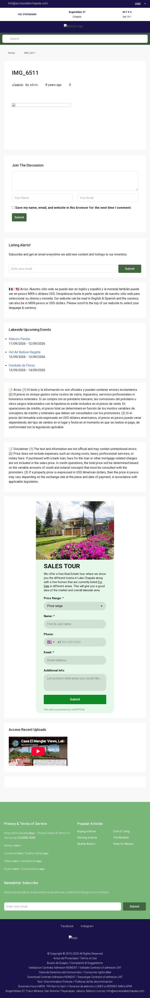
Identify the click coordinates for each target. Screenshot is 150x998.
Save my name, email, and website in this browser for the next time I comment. (73, 208)
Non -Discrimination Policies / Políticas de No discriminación (75, 981)
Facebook (66, 926)
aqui (45, 853)
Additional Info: (54, 670)
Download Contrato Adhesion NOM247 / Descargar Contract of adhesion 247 (75, 977)
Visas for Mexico (123, 843)
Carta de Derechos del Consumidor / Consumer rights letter (75, 972)
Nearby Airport (86, 843)
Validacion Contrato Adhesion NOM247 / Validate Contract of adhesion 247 (75, 967)
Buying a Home (86, 831)
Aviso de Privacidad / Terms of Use (75, 958)
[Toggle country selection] (51, 642)
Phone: (49, 634)
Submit (19, 217)
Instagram (87, 926)
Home (11, 52)
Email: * (49, 652)
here (17, 845)
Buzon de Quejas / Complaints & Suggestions (75, 963)
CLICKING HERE (26, 837)
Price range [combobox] (55, 606)
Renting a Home (87, 837)
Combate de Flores (22, 365)
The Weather (121, 837)
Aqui (32, 833)
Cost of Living (121, 831)
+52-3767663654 (27, 14)
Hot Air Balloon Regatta (24, 352)
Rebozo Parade (19, 339)
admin (34, 85)
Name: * (49, 616)
